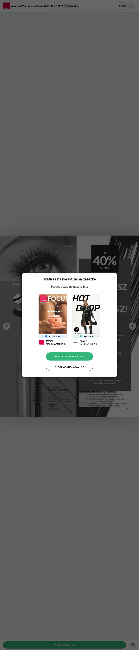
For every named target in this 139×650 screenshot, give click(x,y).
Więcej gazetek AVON (69, 356)
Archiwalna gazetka (69, 366)
